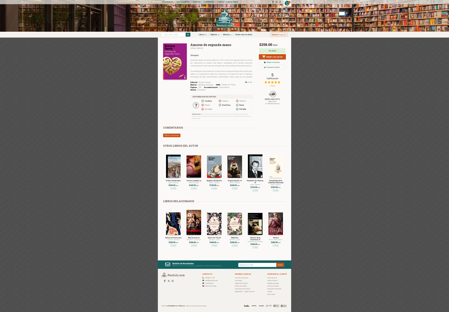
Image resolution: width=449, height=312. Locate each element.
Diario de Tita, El (214, 238)
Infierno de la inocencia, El (255, 239)
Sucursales (167, 2)
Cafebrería (209, 2)
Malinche (234, 238)
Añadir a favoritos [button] (273, 62)
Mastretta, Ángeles (194, 240)
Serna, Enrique (196, 48)
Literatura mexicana (205, 85)
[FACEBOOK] (273, 2)
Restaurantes (183, 2)
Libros (202, 34)
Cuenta (269, 291)
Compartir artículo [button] (273, 67)
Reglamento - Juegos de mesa (245, 291)
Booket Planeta (205, 82)
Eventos (197, 2)
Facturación (271, 294)
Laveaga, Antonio (173, 240)
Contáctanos (232, 2)
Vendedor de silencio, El (255, 182)
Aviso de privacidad (241, 278)
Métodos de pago (273, 283)
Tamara (276, 238)
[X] (276, 2)
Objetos (214, 34)
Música (226, 34)
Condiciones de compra (242, 289)
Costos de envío (272, 280)
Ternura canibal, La (193, 181)
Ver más (249, 82)
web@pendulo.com (211, 280)
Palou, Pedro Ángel (275, 240)
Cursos (220, 2)
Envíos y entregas (273, 286)
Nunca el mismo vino (173, 238)
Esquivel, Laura (214, 240)
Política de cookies (241, 286)
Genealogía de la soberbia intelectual (275, 182)
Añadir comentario (172, 135)
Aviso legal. (238, 280)
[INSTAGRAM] (280, 2)
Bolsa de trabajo (210, 286)
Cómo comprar (272, 278)
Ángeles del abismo (214, 181)
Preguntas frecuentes (274, 289)
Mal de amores (194, 238)
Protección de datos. (241, 283)
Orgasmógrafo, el (235, 181)
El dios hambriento (173, 181)
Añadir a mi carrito (274, 57)
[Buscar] (188, 35)
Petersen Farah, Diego (255, 242)
